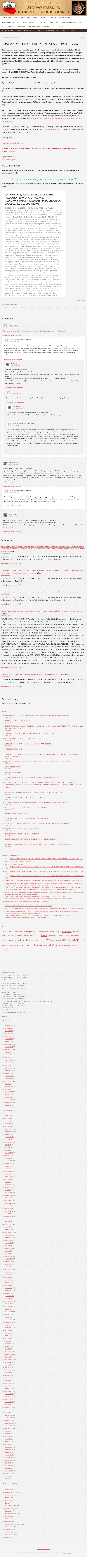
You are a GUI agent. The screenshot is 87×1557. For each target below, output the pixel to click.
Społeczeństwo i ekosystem (12, 1524)
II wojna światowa (36, 935)
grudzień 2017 (9, 1290)
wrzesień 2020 (9, 1203)
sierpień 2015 (8, 1364)
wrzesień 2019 (9, 1235)
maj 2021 (7, 1182)
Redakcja (7, 1521)
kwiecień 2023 (9, 1123)
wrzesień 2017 (9, 1298)
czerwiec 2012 (9, 1465)
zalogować (11, 703)
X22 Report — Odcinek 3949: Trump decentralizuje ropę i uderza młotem (27, 818)
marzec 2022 (8, 1155)
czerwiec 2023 (9, 1118)
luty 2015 (7, 1380)
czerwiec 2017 (9, 1306)
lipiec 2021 (8, 1176)
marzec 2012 (8, 1473)
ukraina (43, 945)
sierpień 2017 (8, 1301)
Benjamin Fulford (33, 931)
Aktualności (13, 304)
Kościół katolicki (7, 940)
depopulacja (75, 931)
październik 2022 (9, 1137)
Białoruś (42, 931)
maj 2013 (7, 1436)
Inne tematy (8, 1500)
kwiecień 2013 (9, 1439)
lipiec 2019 (8, 1240)
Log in (69, 1552)
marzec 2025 (8, 1062)
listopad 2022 (8, 1134)
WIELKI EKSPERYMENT (13, 749)
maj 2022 (7, 1150)
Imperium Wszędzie (8, 159)
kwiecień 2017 (9, 1311)
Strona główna (8, 30)
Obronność (8, 1511)
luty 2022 (7, 1158)
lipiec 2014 (8, 1399)
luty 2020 (7, 1221)
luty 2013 (7, 1444)
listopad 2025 (8, 1041)
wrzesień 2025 (9, 1047)
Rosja (76, 940)
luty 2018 (7, 1285)
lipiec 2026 (8, 1023)
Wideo (73, 30)
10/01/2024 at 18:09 (14, 341)
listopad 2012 (8, 1452)
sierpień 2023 (8, 1113)
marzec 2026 (8, 1033)
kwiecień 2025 (9, 1060)
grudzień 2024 (9, 1070)
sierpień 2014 (8, 1396)
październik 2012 (9, 1454)
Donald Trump (8, 935)
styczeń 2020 (8, 1224)
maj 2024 (7, 1089)
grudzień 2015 (9, 1354)
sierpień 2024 (8, 1081)
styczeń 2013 (8, 1447)
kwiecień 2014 (9, 1407)
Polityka (7, 1516)
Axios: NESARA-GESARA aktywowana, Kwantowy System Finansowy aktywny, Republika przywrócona (37, 823)
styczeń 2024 (8, 1099)
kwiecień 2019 (9, 1248)
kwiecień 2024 (9, 1091)
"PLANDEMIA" (7, 931)
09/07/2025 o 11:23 (5, 553)
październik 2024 (9, 1076)
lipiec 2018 (8, 1272)
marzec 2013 (8, 1441)
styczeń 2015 (8, 1383)
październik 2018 (9, 1264)
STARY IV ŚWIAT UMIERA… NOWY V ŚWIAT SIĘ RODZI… (25, 797)
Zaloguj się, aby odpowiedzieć (12, 335)
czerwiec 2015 (9, 1370)
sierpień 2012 (8, 1460)
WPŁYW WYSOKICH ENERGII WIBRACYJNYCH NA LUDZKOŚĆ (67, 880)
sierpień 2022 (8, 1142)
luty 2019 (7, 1253)
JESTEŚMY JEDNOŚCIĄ (13, 767)
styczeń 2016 (8, 1351)
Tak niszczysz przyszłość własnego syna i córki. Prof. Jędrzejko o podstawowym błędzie (31, 777)
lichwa (15, 940)
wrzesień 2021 (9, 1171)
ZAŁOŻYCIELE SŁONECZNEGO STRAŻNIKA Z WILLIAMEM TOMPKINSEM (31, 839)
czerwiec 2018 (9, 1274)
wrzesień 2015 (9, 1362)
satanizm (82, 940)
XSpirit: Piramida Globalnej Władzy (16, 813)
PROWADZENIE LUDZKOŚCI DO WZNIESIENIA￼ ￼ (23, 739)
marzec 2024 (8, 1094)
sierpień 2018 (8, 1269)
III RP (30, 936)
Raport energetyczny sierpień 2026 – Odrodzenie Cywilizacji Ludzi (25, 808)
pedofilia (53, 940)
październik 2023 (9, 1107)
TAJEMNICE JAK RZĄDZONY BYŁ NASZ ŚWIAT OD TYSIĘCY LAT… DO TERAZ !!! (33, 733)
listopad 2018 (8, 1261)
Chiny (57, 931)
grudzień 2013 (9, 1417)
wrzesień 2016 (9, 1330)
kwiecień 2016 (9, 1343)
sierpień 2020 (8, 1205)
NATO (32, 940)
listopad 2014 (8, 1388)
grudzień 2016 (9, 1322)
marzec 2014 (8, 1409)
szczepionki (29, 945)
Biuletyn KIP (8, 1489)
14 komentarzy (80, 300)
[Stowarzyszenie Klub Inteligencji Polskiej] (43, 15)
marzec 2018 (8, 1282)
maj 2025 (7, 1057)
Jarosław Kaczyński (53, 936)
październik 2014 (9, 1391)
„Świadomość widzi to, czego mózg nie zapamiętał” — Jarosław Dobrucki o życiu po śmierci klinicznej (36, 803)
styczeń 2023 (8, 1129)
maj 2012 (7, 1468)
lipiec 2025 (8, 1052)
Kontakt (82, 30)
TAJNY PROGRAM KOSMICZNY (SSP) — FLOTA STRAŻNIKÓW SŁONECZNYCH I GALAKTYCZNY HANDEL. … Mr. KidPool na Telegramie (46, 859)
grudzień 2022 (9, 1131)
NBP (36, 940)
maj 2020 (7, 1213)
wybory (63, 945)
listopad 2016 (8, 1325)
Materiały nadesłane (10, 1505)
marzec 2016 (8, 1346)
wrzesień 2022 (9, 1139)
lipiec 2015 (8, 1367)
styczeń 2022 (8, 1160)
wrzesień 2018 (9, 1266)
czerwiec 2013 (9, 1433)
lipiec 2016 (8, 1335)
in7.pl (64, 1552)
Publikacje (8, 1518)
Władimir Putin (70, 945)
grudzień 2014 (9, 1386)
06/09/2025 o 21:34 (5, 615)
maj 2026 (7, 1028)
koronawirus (75, 935)
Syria (11, 945)
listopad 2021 (8, 1166)
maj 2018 (7, 1277)
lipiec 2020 (8, 1208)
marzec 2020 (8, 1219)
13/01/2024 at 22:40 (13, 516)
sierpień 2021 (8, 1174)
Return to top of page (43, 1549)
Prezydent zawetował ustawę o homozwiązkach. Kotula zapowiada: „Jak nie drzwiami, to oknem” (34, 792)
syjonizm (5, 945)
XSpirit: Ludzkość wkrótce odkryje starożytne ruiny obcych (23, 829)
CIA (61, 931)
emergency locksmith (10, 892)
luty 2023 (7, 1126)
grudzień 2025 (9, 1039)
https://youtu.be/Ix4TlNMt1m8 (12, 143)
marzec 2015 (8, 1378)
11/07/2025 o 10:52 (5, 575)
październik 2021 (9, 1168)
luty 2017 (7, 1317)
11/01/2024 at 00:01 (16, 393)
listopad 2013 (8, 1420)
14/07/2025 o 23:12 (5, 593)
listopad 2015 (8, 1356)
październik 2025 (9, 1044)
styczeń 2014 (8, 1415)
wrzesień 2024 (9, 1078)
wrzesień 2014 (9, 1394)
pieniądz (59, 940)
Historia (7, 1497)
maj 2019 (7, 1245)
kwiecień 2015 (9, 1375)
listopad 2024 (8, 1073)
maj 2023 (7, 1121)
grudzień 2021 (9, 1163)
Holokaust (25, 936)
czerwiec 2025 (9, 1054)
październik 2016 (9, 1327)
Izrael (44, 935)
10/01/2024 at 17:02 (13, 326)
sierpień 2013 (8, 1428)
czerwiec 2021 (9, 1179)
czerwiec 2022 (9, 1147)
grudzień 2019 (9, 1227)
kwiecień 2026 (9, 1031)
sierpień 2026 (8, 1020)
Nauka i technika (9, 1508)
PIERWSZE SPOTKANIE (13, 772)
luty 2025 (7, 1065)
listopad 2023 (8, 1105)
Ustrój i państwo (9, 1534)
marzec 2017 (8, 1314)
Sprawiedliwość (9, 1526)
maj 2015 (7, 1372)
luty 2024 (7, 1097)
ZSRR (76, 945)
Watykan (57, 945)
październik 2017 (9, 1296)
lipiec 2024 (8, 1084)
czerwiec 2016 (9, 1338)
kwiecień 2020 (9, 1216)
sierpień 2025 (8, 1049)
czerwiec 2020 (9, 1211)
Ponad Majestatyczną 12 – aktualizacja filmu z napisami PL (34, 901)
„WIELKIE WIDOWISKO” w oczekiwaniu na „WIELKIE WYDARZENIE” (28, 744)
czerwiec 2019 (9, 1243)
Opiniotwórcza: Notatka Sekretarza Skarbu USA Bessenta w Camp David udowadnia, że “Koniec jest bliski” (37, 762)
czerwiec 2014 (9, 1402)
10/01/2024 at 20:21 (14, 492)
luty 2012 (7, 1476)
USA (51, 945)
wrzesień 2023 (9, 1110)
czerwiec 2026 (9, 1025)
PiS (63, 940)
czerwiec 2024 (9, 1086)
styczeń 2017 (8, 1319)
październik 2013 (9, 1423)
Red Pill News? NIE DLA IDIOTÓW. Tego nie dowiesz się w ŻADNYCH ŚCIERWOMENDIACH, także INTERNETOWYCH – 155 (37, 592)
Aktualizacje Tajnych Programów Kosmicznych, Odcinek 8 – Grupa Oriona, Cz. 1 (26, 917)
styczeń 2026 (8, 1036)
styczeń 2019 (8, 1256)
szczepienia (18, 945)
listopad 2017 (8, 1293)
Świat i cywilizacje (9, 1532)
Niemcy (41, 940)
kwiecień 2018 (9, 1280)
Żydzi (5, 949)
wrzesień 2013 (9, 1425)
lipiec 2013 (8, 1431)
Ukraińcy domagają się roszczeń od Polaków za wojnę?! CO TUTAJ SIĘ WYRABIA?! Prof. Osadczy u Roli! (38, 844)
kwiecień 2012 (9, 1470)
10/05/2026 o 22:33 (5, 676)
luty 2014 (7, 1412)
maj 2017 (7, 1309)
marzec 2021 (8, 1187)
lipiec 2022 (8, 1145)
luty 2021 (7, 1190)
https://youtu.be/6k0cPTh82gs (49, 129)
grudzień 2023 (9, 1102)
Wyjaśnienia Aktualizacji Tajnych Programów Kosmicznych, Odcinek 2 (23, 913)
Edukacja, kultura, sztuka (11, 1492)
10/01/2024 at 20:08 (13, 464)
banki (24, 931)
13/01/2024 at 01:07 (17, 425)
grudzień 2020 (9, 1195)
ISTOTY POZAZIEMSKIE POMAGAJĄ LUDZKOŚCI (22, 834)
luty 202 (7, 1478)
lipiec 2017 (8, 1303)
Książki (64, 30)
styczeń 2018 (8, 1288)
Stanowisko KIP (52, 30)
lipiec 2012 (8, 1462)
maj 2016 (7, 1341)
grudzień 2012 (9, 1449)
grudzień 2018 (9, 1258)
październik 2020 (9, 1200)
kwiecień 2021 (9, 1184)
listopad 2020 (8, 1197)
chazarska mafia (49, 931)
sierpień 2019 (8, 1237)
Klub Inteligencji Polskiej (10, 37)
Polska (68, 940)
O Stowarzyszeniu (25, 30)
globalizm (18, 936)
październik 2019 (9, 1232)
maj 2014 (7, 1404)
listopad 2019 (8, 1229)
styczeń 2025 (8, 1068)
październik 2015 (9, 1359)
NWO (47, 940)
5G (13, 931)
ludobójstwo (24, 940)
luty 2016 (7, 1348)
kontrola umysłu (64, 936)
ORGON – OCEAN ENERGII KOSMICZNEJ (19, 721)
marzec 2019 (8, 1251)
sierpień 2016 (8, 1333)
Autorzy (39, 30)
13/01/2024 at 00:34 (17, 408)
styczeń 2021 (8, 1192)
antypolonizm (18, 931)
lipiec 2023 (8, 1115)
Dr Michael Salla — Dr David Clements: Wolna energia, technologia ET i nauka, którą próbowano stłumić (37, 716)
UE (37, 945)
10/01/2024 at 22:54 (15, 365)
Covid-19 (67, 931)
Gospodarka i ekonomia (11, 1495)
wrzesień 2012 (9, 1457)
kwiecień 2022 (9, 1153)
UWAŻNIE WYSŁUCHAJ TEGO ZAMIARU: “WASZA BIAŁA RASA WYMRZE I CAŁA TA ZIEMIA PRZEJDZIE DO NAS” (32, 674)
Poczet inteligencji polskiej (12, 1513)
